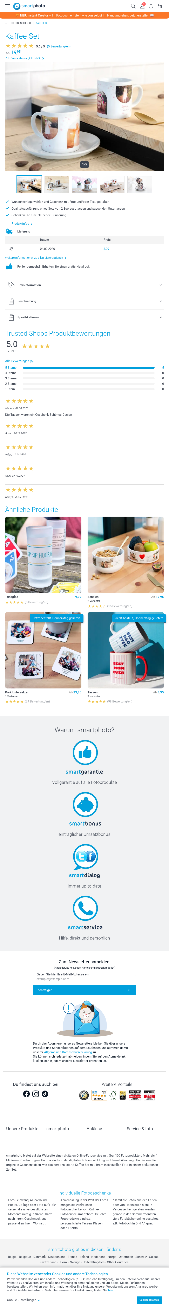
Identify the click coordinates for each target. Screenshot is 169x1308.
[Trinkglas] (43, 555)
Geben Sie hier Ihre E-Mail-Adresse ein (63, 974)
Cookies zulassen (149, 1300)
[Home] (6, 23)
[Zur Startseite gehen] (29, 6)
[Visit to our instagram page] (35, 1094)
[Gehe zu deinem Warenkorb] (160, 5)
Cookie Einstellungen (21, 1300)
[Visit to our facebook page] (26, 1094)
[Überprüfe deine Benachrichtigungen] (151, 5)
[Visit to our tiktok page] (45, 1094)
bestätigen (45, 990)
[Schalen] (126, 555)
